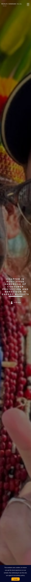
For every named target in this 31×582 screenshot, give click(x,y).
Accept (15, 579)
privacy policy (20, 575)
